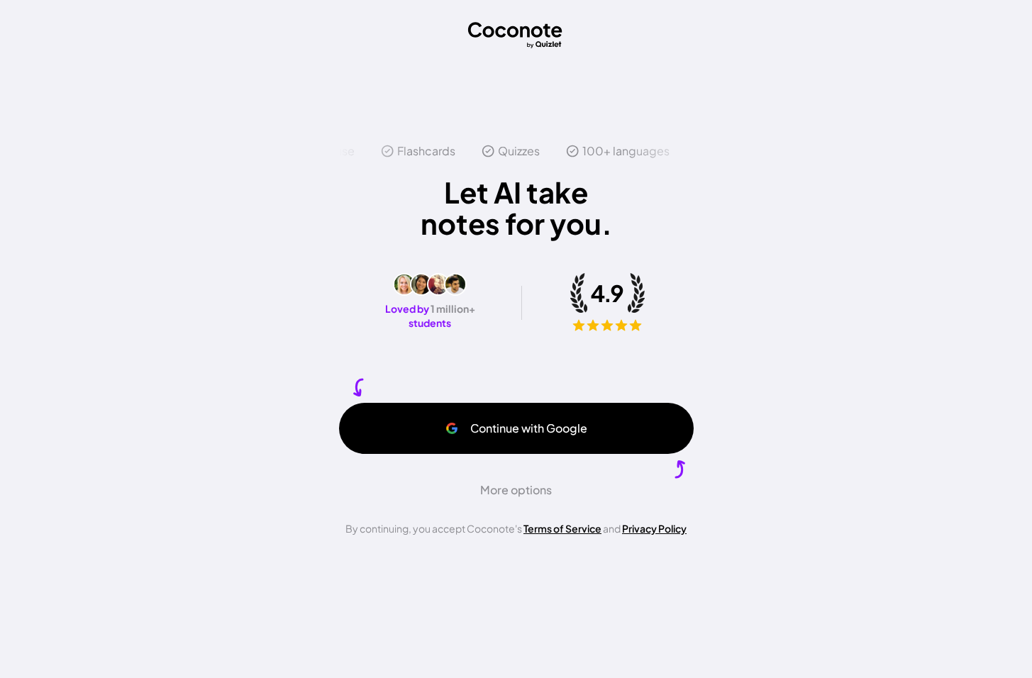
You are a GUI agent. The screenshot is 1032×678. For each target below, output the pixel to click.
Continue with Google (528, 428)
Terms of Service (562, 528)
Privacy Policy (654, 528)
